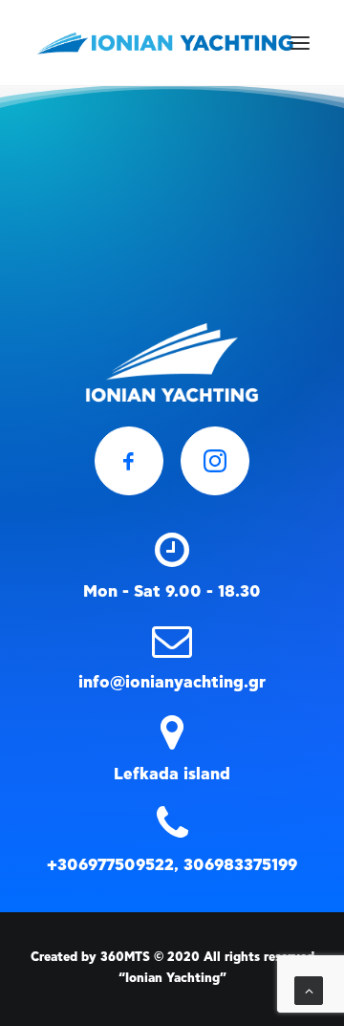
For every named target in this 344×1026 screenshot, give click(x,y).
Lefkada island (172, 774)
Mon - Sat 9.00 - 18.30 (172, 591)
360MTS (125, 957)
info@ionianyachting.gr (172, 682)
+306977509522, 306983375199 (172, 865)
